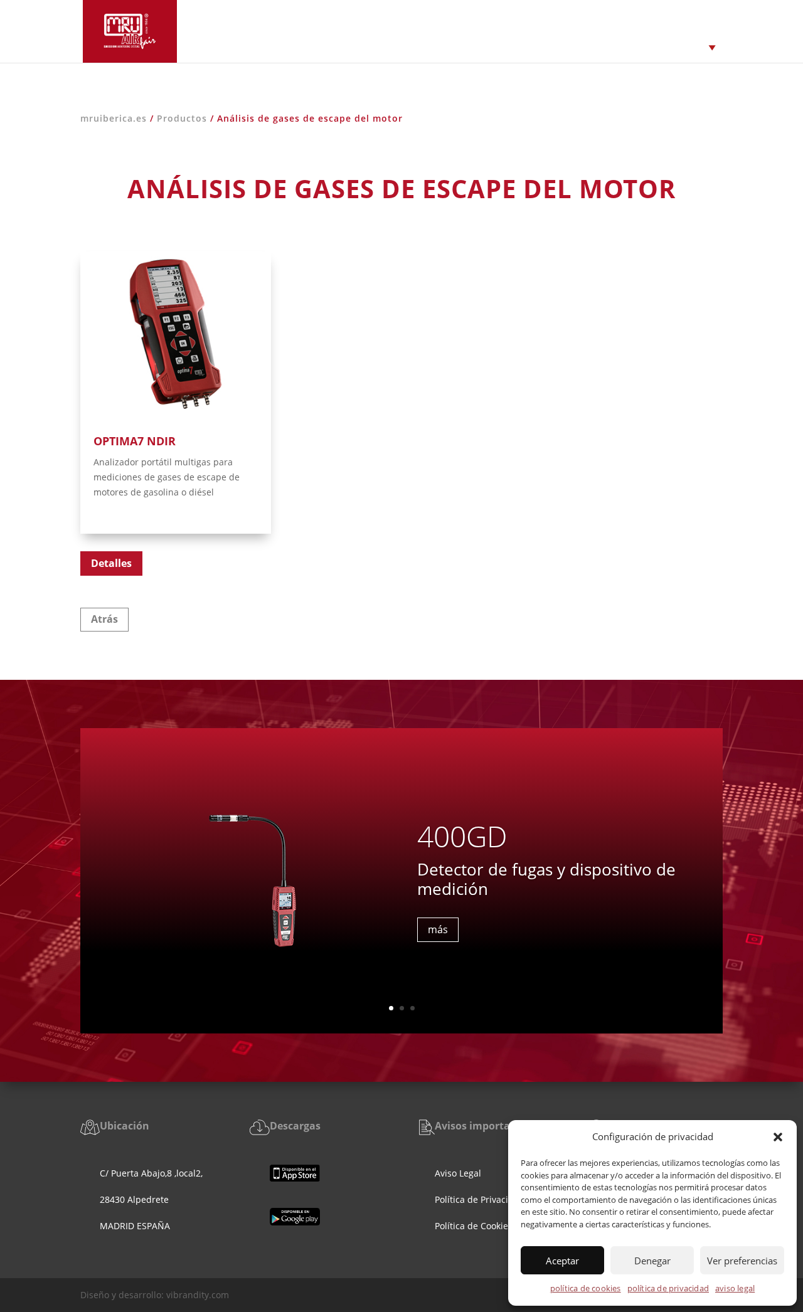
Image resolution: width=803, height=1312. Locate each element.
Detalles (111, 563)
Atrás (104, 619)
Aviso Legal (458, 1173)
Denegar (652, 1260)
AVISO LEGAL (735, 1288)
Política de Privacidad (479, 1199)
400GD (462, 836)
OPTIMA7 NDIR (134, 440)
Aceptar (562, 1260)
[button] (778, 1137)
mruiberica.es (113, 118)
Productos (182, 118)
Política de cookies (585, 1288)
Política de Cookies (475, 1226)
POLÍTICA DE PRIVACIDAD (668, 1288)
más (438, 930)
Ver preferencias (742, 1260)
